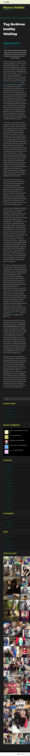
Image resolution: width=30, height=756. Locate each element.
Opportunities (11, 43)
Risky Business (10, 411)
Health (7, 517)
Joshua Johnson (14, 445)
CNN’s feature (16, 312)
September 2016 (10, 471)
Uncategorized (9, 527)
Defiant (7, 420)
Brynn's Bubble (13, 7)
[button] (6, 560)
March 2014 (9, 509)
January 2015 (9, 490)
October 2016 (9, 467)
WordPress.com (10, 548)
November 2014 (10, 496)
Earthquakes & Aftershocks (12, 417)
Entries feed (9, 542)
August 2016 (9, 474)
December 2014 (10, 493)
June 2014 (8, 502)
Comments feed (10, 545)
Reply (7, 47)
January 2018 (9, 464)
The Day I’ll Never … (19, 450)
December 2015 (10, 480)
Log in (7, 539)
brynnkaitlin (12, 440)
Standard (21, 46)
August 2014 (9, 499)
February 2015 (9, 486)
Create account (9, 536)
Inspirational (9, 524)
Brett (11, 430)
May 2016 (8, 477)
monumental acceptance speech (12, 82)
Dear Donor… (9, 407)
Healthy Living (9, 521)
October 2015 (9, 483)
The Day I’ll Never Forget (12, 414)
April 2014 (8, 505)
